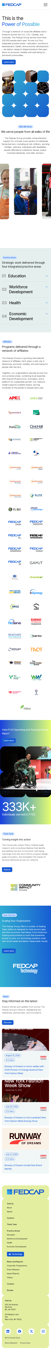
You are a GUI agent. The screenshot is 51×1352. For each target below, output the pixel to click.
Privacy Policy (25, 1343)
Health (9, 1243)
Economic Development (16, 1247)
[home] (11, 4)
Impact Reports (13, 1273)
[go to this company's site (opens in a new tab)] (14, 398)
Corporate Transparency (17, 1266)
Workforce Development (17, 1239)
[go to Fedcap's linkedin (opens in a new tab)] (8, 1331)
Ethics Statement (11, 1343)
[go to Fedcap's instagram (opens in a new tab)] (43, 1331)
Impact (9, 1211)
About (9, 1208)
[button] (45, 5)
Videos (10, 1277)
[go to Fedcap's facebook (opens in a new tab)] (19, 1331)
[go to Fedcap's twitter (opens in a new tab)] (31, 1331)
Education (11, 1235)
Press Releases (13, 1269)
